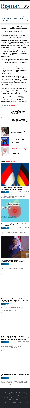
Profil (4, 398)
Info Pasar (9, 18)
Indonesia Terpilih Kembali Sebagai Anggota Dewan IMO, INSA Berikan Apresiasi (15, 375)
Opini (15, 18)
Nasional (9, 16)
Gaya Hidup (5, 20)
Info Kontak (18, 399)
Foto (14, 395)
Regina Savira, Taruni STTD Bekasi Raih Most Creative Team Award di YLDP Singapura (19, 141)
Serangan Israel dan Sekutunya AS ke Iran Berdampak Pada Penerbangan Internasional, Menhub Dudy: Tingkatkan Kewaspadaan (19, 111)
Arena (3, 18)
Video (19, 395)
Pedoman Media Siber (22, 398)
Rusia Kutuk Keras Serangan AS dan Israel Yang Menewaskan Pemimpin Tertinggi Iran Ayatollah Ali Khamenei (19, 121)
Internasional (16, 16)
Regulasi (24, 16)
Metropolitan (22, 18)
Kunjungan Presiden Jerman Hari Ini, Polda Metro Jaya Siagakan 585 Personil (14, 188)
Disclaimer (11, 399)
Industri (3, 16)
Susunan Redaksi (11, 398)
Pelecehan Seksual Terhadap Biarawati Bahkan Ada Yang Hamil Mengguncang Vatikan (19, 131)
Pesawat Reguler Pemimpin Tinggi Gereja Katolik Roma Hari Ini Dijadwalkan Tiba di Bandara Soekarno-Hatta (19, 151)
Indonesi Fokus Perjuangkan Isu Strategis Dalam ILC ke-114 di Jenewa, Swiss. (13, 261)
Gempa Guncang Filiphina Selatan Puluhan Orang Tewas (14, 224)
